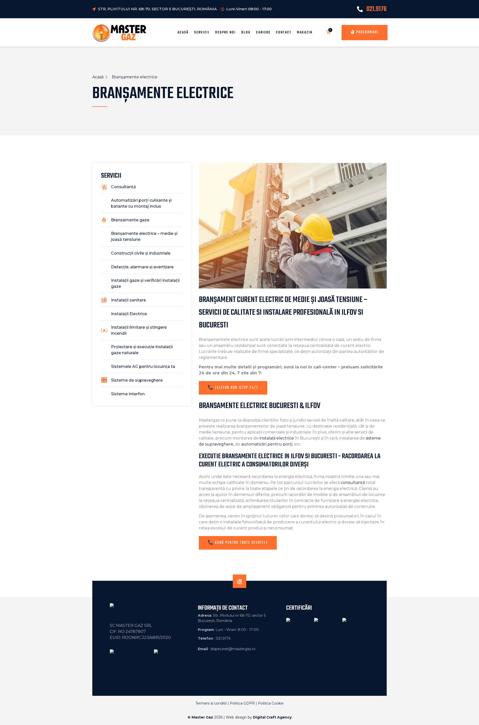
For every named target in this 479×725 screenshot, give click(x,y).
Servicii (202, 32)
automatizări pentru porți (266, 444)
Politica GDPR (242, 703)
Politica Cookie (271, 703)
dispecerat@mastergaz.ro (233, 649)
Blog (245, 32)
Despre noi (225, 32)
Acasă (183, 32)
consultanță (353, 482)
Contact (283, 32)
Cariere (263, 32)
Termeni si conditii (211, 703)
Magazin (304, 32)
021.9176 (376, 9)
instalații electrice (276, 438)
